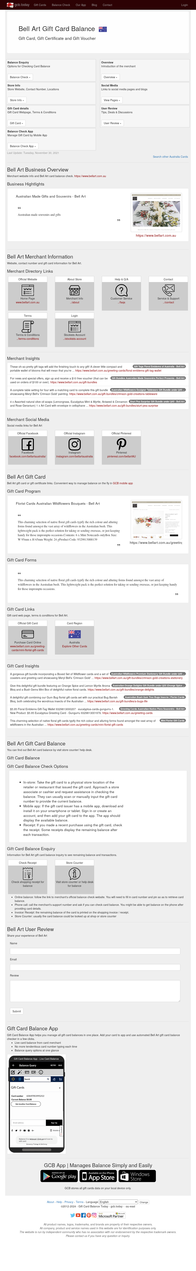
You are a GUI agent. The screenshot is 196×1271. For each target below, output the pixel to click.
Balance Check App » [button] (23, 146)
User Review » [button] (112, 123)
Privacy (69, 1202)
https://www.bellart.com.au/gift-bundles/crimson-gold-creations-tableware (113, 394)
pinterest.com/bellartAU (121, 456)
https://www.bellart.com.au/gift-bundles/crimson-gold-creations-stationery (139, 678)
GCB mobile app (123, 483)
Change (144, 1202)
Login (184, 5)
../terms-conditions (27, 339)
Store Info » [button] (17, 100)
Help (59, 1202)
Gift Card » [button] (16, 123)
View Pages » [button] (112, 100)
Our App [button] (81, 5)
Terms (79, 1202)
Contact (107, 5)
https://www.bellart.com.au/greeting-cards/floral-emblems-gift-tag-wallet (118, 370)
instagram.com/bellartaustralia (74, 456)
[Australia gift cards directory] (103, 28)
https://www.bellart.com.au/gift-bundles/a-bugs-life (117, 701)
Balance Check (61, 5)
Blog (94, 5)
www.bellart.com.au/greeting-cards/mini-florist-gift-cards (27, 648)
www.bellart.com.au (27, 302)
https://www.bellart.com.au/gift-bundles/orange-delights (121, 689)
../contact (168, 302)
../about (74, 302)
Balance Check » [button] (20, 77)
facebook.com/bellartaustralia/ (28, 456)
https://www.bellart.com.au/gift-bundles (73, 382)
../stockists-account (74, 339)
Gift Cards (40, 5)
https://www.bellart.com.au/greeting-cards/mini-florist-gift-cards (85, 724)
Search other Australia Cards (170, 156)
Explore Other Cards (74, 646)
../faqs (121, 302)
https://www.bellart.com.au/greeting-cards (127, 713)
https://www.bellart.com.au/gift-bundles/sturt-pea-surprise (123, 405)
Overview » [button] (110, 77)
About (50, 1202)
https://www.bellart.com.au (90, 176)
